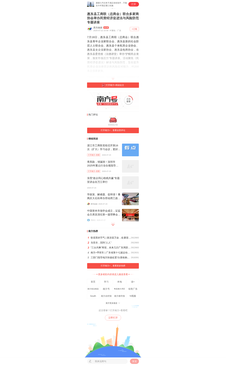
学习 (106, 282)
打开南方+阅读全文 (115, 85)
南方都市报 (119, 296)
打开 (133, 4)
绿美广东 (132, 289)
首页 (93, 282)
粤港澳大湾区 (119, 289)
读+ (133, 282)
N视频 (133, 296)
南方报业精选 (93, 289)
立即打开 (113, 317)
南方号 (106, 289)
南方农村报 (106, 296)
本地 (119, 282)
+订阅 (134, 29)
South (93, 296)
